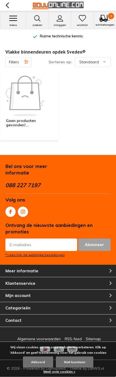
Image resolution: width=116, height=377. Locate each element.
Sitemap (93, 338)
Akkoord (38, 362)
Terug (7, 5)
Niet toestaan (74, 362)
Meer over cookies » (59, 371)
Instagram (23, 212)
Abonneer (94, 244)
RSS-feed (73, 338)
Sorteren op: (60, 61)
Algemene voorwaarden (39, 338)
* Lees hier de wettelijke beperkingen (35, 255)
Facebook (10, 212)
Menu (13, 25)
